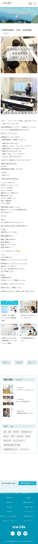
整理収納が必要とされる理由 (9, 493)
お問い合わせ (7, 440)
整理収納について (28, 488)
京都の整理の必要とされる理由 (12, 445)
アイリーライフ (24, 449)
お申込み (9, 502)
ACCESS (28, 436)
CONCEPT (16, 432)
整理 (10, 432)
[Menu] (34, 3)
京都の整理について (26, 432)
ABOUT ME (20, 436)
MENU (12, 436)
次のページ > (32, 362)
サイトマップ (28, 521)
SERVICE (6, 436)
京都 (5, 432)
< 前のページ (6, 362)
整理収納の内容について (29, 493)
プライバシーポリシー (19, 440)
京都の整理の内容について (11, 449)
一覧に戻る (19, 362)
